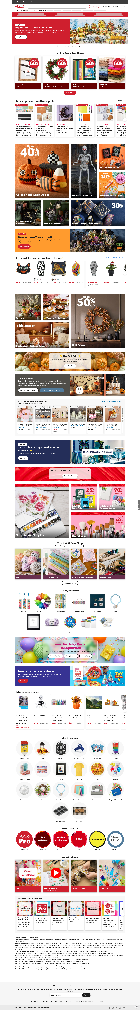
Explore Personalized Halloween (52, 390)
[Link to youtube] (123, 1007)
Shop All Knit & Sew (70, 583)
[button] (117, 6)
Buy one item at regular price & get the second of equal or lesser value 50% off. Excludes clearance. (51, 959)
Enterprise (34, 1)
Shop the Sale (21, 37)
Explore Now (70, 366)
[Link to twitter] (120, 1007)
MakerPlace (26, 1)
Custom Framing (17, 1)
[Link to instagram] (113, 1007)
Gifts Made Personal (41, 427)
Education (41, 1)
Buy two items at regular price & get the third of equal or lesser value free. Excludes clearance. (48, 965)
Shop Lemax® (24, 246)
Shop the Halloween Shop (28, 390)
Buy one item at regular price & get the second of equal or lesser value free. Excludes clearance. (49, 961)
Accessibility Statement (43, 1007)
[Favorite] (31, 407)
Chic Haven (21, 427)
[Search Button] (29, 6)
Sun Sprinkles (110, 427)
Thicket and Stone (93, 428)
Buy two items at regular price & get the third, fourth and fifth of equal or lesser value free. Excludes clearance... (54, 969)
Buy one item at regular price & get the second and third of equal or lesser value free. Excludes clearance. (52, 963)
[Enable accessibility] (136, 1006)
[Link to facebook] (109, 1007)
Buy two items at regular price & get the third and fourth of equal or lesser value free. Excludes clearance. (52, 967)
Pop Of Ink (56, 427)
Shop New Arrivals (70, 476)
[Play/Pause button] (57, 46)
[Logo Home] (20, 6)
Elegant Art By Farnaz (77, 425)
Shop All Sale (70, 93)
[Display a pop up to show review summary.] (101, 426)
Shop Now (23, 458)
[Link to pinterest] (116, 1007)
